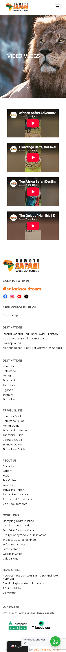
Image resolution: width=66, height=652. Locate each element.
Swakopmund (12, 343)
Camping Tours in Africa (18, 521)
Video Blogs (10, 558)
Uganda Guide (12, 440)
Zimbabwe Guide (14, 449)
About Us (8, 466)
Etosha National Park (16, 334)
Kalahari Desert (13, 348)
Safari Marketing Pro (46, 649)
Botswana (9, 371)
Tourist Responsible (15, 494)
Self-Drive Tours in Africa (18, 530)
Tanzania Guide (13, 435)
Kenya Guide (11, 426)
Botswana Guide (14, 421)
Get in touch (10, 613)
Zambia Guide (12, 444)
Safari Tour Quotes (15, 544)
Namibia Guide (12, 416)
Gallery (7, 471)
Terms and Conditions (17, 499)
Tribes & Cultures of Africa (19, 540)
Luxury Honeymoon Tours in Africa (25, 535)
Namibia (8, 366)
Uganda (8, 390)
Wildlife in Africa (13, 554)
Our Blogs (11, 315)
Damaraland (38, 338)
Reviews (8, 485)
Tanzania (9, 385)
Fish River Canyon (35, 348)
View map (9, 593)
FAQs (6, 475)
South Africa (10, 380)
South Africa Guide (15, 430)
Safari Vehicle (11, 549)
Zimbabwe (10, 399)
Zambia (8, 394)
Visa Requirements (15, 504)
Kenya (7, 375)
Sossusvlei (38, 334)
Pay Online (9, 480)
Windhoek (55, 348)
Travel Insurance (13, 490)
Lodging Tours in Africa (17, 525)
